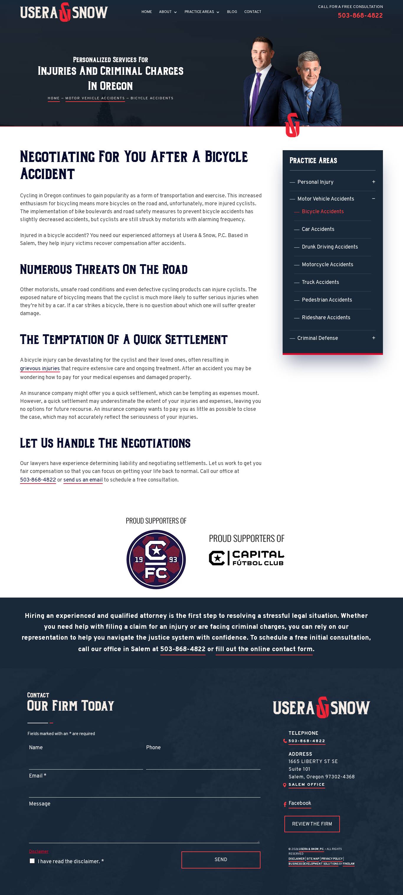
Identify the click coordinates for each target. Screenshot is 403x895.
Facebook (300, 803)
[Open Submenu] (374, 182)
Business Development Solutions (313, 864)
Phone (153, 748)
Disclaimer (38, 852)
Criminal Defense (317, 338)
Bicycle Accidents (323, 212)
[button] (397, 852)
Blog (232, 12)
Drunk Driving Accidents (330, 247)
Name (36, 748)
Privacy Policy (332, 859)
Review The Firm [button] (312, 824)
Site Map (313, 859)
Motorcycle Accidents (327, 265)
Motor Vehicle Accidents (325, 199)
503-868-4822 (360, 16)
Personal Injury (315, 182)
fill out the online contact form (264, 650)
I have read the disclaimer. (71, 861)
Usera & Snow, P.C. (311, 849)
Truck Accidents (320, 282)
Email (38, 776)
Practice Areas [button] (199, 12)
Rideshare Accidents (326, 318)
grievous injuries (40, 368)
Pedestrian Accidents (327, 300)
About (165, 12)
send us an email (83, 480)
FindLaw (349, 864)
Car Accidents (318, 229)
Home (147, 12)
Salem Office (307, 784)
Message (39, 804)
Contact (252, 12)
